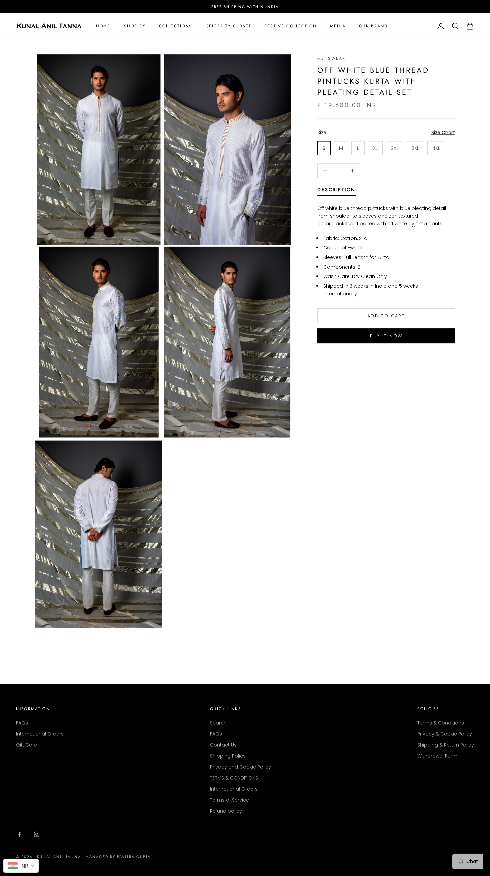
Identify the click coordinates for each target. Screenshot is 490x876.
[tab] (336, 191)
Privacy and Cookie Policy (240, 767)
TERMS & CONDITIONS (234, 778)
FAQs (22, 722)
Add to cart (386, 316)
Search (218, 722)
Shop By (135, 26)
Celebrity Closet (229, 26)
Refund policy (226, 811)
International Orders (40, 734)
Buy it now (386, 336)
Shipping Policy (228, 756)
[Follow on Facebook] (19, 834)
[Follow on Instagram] (36, 834)
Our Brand (373, 26)
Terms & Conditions (440, 722)
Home (103, 26)
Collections (175, 26)
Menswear (331, 58)
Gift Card (26, 745)
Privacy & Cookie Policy (444, 734)
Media (338, 26)
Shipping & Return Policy (445, 745)
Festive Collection (291, 26)
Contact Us (223, 745)
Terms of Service (229, 800)
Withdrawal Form (437, 756)
